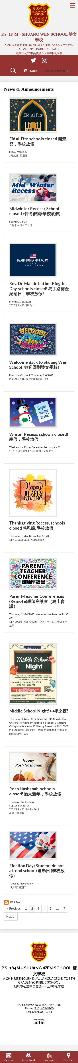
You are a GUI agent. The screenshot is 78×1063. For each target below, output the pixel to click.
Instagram (44, 60)
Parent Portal (28, 1060)
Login (30, 70)
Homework (49, 1060)
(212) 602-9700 (44, 1008)
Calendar (8, 1060)
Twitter (33, 60)
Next (9, 916)
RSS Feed (15, 902)
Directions (68, 1060)
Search (13, 70)
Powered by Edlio (39, 1021)
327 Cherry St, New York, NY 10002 (39, 1004)
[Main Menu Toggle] (72, 6)
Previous (15, 908)
